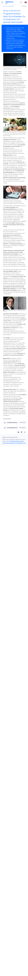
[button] (18, 432)
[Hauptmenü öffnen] (2, 2)
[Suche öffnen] (21, 2)
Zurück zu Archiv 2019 (8, 6)
